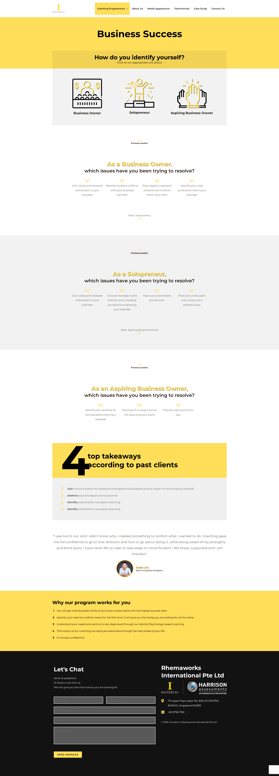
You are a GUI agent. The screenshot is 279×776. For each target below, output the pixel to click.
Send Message (67, 754)
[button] (126, 9)
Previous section (139, 143)
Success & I (174, 722)
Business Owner (87, 113)
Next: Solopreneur (139, 215)
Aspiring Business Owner (192, 113)
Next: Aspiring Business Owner (139, 329)
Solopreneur (139, 113)
